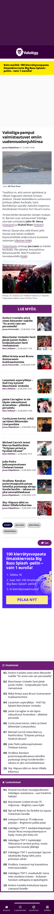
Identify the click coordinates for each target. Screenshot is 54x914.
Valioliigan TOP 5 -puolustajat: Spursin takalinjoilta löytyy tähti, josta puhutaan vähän (29, 856)
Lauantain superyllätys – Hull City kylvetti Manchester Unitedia (17, 382)
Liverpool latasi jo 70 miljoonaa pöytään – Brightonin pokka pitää (27, 821)
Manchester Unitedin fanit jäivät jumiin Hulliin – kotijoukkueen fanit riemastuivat (19, 341)
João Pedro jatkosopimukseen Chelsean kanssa (14, 464)
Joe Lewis (20, 525)
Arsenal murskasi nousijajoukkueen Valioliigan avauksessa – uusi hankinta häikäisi (29, 793)
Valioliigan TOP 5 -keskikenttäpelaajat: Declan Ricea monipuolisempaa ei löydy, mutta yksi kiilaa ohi (29, 831)
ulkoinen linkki (23, 240)
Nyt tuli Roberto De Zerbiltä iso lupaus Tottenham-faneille (29, 812)
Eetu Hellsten (9, 348)
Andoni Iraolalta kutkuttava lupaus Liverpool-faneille (27, 887)
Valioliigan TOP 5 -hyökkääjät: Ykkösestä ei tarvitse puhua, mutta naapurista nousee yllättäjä (27, 844)
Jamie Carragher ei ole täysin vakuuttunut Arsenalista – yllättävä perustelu (16, 403)
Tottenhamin (9, 246)
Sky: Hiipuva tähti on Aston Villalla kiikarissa (17, 504)
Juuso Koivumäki (10, 329)
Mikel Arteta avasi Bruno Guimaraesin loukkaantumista (18, 359)
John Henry (34, 525)
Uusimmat (12, 665)
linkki (24, 256)
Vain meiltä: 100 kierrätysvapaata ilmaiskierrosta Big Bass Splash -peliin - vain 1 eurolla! (26, 68)
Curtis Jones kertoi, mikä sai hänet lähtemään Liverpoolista (18, 421)
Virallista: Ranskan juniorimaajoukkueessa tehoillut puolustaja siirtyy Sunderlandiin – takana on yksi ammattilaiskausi (19, 486)
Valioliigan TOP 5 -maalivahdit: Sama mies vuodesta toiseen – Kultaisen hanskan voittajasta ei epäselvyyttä (28, 877)
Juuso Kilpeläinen (11, 147)
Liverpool (8, 224)
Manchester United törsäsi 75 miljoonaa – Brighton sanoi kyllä (26, 803)
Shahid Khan (10, 531)
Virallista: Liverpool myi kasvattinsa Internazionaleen (28, 866)
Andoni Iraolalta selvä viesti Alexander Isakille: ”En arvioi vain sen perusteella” (17, 322)
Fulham (38, 224)
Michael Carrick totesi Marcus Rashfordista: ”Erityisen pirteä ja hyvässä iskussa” (16, 447)
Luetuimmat (13, 782)
